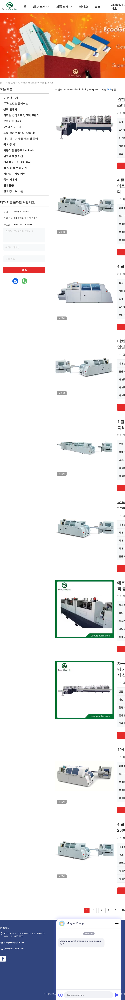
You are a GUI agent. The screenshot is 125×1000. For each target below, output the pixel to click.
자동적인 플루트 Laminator (19, 150)
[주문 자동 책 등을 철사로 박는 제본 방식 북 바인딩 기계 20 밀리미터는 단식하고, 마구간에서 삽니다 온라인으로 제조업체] (84, 689)
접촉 (24, 269)
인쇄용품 (8, 185)
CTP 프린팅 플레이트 (15, 103)
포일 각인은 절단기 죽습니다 (20, 132)
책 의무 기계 (10, 144)
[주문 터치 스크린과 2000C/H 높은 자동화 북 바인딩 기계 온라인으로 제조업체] (84, 367)
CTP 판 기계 (10, 97)
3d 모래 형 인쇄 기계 (15, 167)
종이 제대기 (10, 179)
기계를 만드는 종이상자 (17, 162)
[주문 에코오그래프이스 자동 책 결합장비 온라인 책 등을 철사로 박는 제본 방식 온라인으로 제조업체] (84, 609)
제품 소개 (10, 82)
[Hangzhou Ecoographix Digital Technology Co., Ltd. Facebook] (3, 959)
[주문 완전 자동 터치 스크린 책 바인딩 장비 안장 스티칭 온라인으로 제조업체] (84, 126)
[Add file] (60, 994)
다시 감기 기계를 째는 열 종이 (20, 138)
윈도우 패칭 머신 (13, 156)
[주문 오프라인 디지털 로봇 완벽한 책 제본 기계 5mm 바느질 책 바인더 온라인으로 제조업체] (84, 528)
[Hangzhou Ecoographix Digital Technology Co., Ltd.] (9, 6)
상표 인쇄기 (10, 109)
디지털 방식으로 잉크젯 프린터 (21, 115)
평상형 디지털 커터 (14, 173)
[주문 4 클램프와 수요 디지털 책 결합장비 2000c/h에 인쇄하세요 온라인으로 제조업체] (84, 850)
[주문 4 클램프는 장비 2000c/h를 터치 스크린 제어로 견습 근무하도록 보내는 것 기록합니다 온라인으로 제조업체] (84, 206)
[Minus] (117, 923)
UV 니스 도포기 (12, 126)
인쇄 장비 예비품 (13, 191)
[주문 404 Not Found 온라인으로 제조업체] (84, 776)
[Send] (116, 994)
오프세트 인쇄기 (12, 121)
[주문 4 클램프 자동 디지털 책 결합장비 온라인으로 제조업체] (84, 292)
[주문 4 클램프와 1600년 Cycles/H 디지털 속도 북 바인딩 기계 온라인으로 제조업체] (84, 448)
